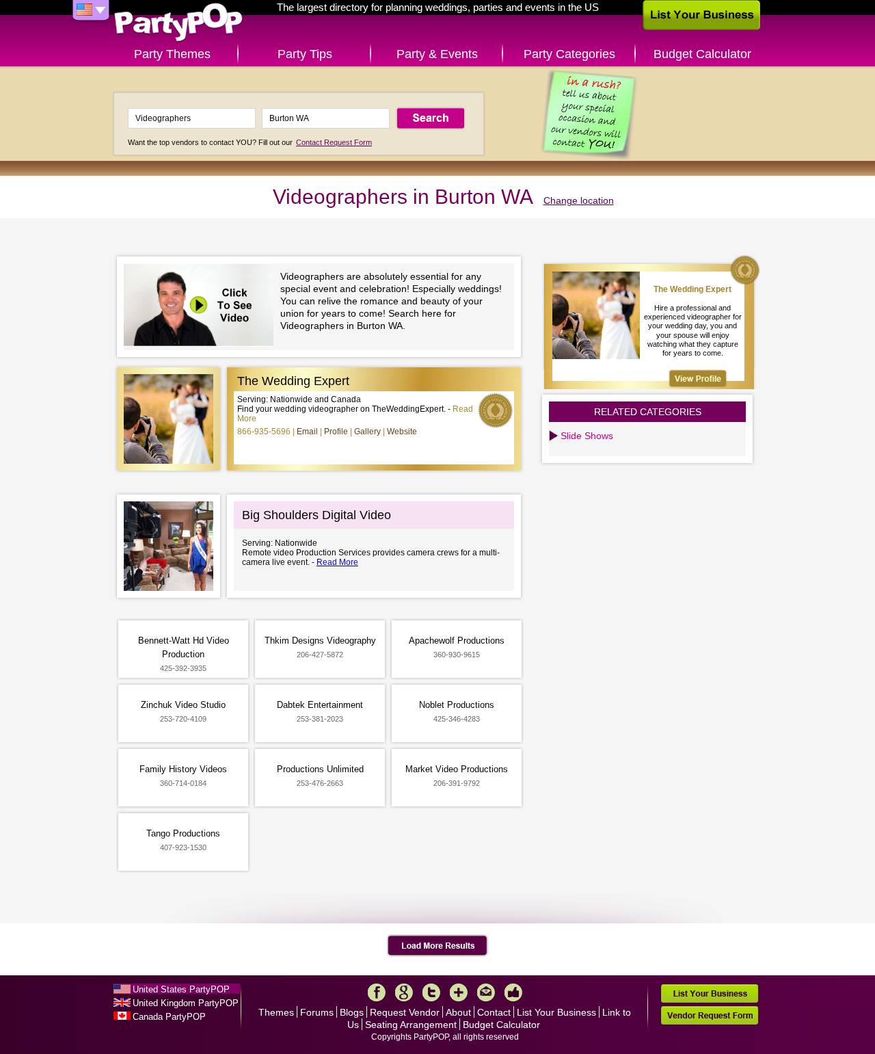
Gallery (367, 431)
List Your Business (556, 1012)
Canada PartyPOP (169, 1017)
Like (513, 992)
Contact (494, 1012)
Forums (317, 1012)
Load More (438, 946)
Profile (336, 431)
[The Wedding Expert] (698, 378)
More (459, 992)
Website (402, 431)
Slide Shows (587, 435)
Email (307, 431)
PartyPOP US (178, 23)
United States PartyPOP (181, 989)
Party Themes (172, 54)
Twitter (431, 992)
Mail (486, 992)
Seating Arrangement (411, 1024)
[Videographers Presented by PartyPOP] (202, 306)
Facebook (377, 992)
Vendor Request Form (709, 1015)
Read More (337, 562)
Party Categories (569, 54)
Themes (276, 1012)
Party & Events (437, 54)
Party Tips (305, 54)
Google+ (404, 992)
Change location (578, 200)
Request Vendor (405, 1012)
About (458, 1012)
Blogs (352, 1012)
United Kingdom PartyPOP (186, 1003)
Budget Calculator (702, 54)
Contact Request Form (334, 142)
